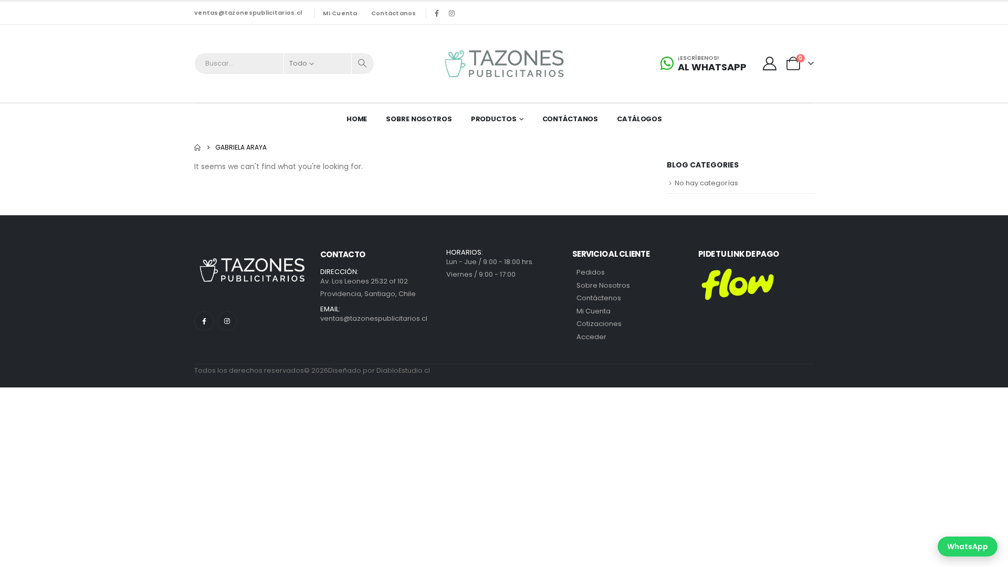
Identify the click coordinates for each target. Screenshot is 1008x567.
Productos (494, 119)
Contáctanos (393, 13)
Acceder (591, 337)
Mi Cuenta (593, 311)
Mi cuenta (340, 13)
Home (357, 119)
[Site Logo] (504, 63)
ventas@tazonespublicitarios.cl (248, 12)
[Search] (363, 63)
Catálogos (639, 119)
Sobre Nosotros (419, 119)
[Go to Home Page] (197, 147)
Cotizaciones (599, 324)
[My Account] (770, 63)
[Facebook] (437, 13)
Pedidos (590, 272)
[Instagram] (452, 13)
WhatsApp (967, 546)
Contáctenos (598, 298)
